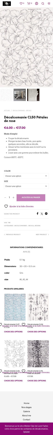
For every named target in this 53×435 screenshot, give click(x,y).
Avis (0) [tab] (26, 252)
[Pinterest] (47, 214)
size (6, 181)
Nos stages (26, 407)
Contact (26, 419)
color (7, 171)
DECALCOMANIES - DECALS (22, 110)
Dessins (37, 226)
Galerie (26, 411)
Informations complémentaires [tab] (26, 247)
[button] (21, 3)
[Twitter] (43, 214)
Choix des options (13, 332)
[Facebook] (38, 214)
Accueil (7, 110)
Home (26, 403)
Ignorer (26, 431)
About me (26, 415)
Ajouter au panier (31, 197)
